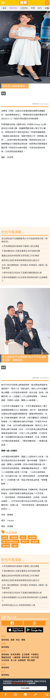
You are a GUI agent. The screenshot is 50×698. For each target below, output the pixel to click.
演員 (15, 545)
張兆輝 (6, 545)
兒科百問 (35, 657)
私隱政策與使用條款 (19, 683)
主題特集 (24, 8)
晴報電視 (13, 8)
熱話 (18, 639)
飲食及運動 (15, 654)
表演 (5, 537)
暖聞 (23, 639)
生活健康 (25, 654)
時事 (33, 8)
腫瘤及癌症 (6, 657)
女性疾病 (5, 660)
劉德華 (32, 537)
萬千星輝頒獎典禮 (10, 541)
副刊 (40, 8)
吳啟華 (35, 541)
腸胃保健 (25, 657)
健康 (4, 8)
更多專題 (31, 660)
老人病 (13, 660)
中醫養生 (35, 654)
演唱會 (14, 537)
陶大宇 (25, 541)
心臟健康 (16, 657)
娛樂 (3, 93)
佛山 (23, 537)
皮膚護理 (22, 660)
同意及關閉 (25, 688)
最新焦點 (5, 639)
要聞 (12, 639)
